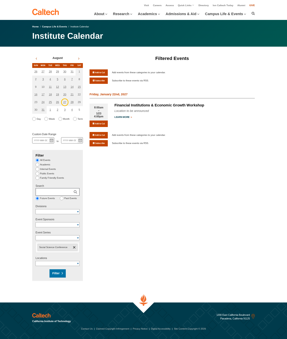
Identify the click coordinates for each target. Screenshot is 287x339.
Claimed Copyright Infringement (112, 328)
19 (57, 94)
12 (57, 86)
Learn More (122, 117)
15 (79, 86)
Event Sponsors (45, 219)
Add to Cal (100, 72)
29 (57, 71)
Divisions (41, 206)
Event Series (43, 232)
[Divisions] (78, 211)
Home (35, 26)
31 (72, 71)
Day (39, 119)
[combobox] (56, 211)
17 (43, 94)
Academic (45, 164)
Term (80, 119)
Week (52, 119)
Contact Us (87, 328)
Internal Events (48, 169)
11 (50, 86)
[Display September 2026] (79, 58)
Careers (157, 5)
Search (40, 185)
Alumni (241, 5)
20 (64, 94)
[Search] (253, 13)
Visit (146, 5)
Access (170, 5)
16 (35, 94)
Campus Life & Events (224, 14)
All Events (45, 160)
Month (66, 119)
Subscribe (100, 81)
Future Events (47, 198)
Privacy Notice (140, 328)
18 (50, 94)
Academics (147, 14)
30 (64, 71)
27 (43, 71)
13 (64, 86)
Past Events (70, 198)
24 (43, 102)
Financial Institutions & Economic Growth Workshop (159, 105)
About (99, 14)
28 (50, 71)
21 (72, 94)
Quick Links (185, 5)
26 (35, 71)
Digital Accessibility (161, 328)
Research (121, 14)
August (57, 58)
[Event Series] (78, 237)
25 (50, 102)
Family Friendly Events (52, 177)
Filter (56, 273)
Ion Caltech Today (223, 5)
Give (252, 5)
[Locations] (78, 263)
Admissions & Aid (181, 14)
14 (72, 86)
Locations (41, 258)
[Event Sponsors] (78, 224)
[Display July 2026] (36, 58)
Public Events (47, 173)
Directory (203, 5)
